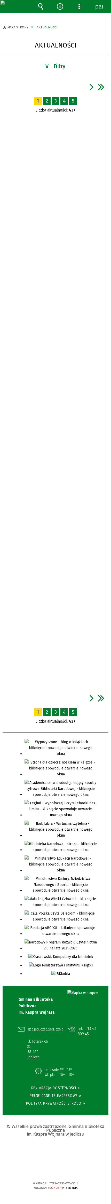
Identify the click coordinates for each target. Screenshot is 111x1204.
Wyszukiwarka (41, 6)
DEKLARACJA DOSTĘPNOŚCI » (55, 1087)
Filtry (59, 66)
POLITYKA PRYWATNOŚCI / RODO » (55, 1103)
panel (99, 6)
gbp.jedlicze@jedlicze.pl (46, 1029)
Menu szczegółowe (79, 6)
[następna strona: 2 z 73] (92, 87)
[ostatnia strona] (101, 87)
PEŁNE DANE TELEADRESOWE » (55, 1095)
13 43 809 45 (87, 1031)
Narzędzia (60, 6)
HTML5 (47, 1168)
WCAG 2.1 (71, 1168)
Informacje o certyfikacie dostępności (56, 1150)
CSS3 (55, 1168)
